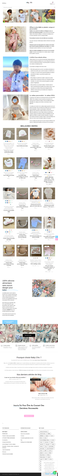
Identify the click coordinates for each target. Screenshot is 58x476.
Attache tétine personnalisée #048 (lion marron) (22, 264)
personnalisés (41, 101)
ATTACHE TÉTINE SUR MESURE (8, 438)
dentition (41, 444)
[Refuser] (56, 468)
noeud (41, 459)
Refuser (52, 473)
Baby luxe (50, 175)
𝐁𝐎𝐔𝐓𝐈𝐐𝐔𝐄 (4, 431)
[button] (4, 16)
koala (41, 450)
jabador (46, 27)
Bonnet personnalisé (22, 144)
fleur (46, 446)
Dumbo (41, 446)
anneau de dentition (44, 431)
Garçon (12, 149)
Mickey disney (42, 457)
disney (53, 444)
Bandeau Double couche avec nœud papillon (49, 146)
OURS (46, 459)
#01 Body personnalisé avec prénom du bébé (36, 236)
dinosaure (47, 444)
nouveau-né (46, 50)
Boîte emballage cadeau (36, 264)
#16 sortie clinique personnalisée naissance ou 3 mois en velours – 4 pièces (49, 268)
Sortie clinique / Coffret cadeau (8, 444)
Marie (50, 452)
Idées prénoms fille (42, 393)
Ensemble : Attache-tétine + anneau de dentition (10, 447)
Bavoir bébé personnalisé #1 (9, 176)
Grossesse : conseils (35, 379)
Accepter (47, 473)
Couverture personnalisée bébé (8, 211)
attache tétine (43, 66)
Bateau (47, 435)
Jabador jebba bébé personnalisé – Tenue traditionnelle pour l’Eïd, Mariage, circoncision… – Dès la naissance (49, 180)
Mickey (48, 454)
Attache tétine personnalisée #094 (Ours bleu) (35, 147)
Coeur (41, 442)
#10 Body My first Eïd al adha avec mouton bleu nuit (36, 205)
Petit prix (4, 451)
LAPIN (45, 450)
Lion (46, 452)
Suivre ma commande (25, 433)
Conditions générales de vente (27, 438)
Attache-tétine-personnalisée (8, 435)
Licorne (50, 450)
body (45, 437)
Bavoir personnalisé (9, 174)
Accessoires (7, 144)
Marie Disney (42, 454)
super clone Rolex (13, 308)
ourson (50, 459)
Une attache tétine (38, 72)
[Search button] (55, 7)
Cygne (52, 442)
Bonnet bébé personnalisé (22, 146)
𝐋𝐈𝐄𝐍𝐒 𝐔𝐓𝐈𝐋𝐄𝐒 (24, 431)
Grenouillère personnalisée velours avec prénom (49, 237)
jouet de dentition (50, 448)
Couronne (46, 442)
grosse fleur (42, 448)
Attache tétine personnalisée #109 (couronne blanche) (22, 236)
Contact (22, 435)
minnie (49, 457)
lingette (41, 452)
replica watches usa (45, 112)
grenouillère (51, 446)
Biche (41, 437)
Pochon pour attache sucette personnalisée (8, 151)
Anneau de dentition (6, 442)
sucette (44, 60)
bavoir (52, 435)
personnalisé (33, 29)
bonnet (52, 440)
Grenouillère (22, 174)
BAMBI (49, 433)
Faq (21, 440)
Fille (10, 149)
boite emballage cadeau (44, 440)
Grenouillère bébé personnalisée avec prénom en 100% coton (22, 177)
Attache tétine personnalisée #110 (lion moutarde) (9, 264)
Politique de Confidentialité (26, 442)
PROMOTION (11, 237)
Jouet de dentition (6, 449)
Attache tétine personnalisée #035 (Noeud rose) (36, 177)
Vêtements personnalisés (22, 143)
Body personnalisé (33, 200)
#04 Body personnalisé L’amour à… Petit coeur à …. (49, 206)
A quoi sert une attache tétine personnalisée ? (15, 377)
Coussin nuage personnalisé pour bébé (9, 239)
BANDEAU (42, 435)
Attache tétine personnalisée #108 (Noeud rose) (22, 207)
